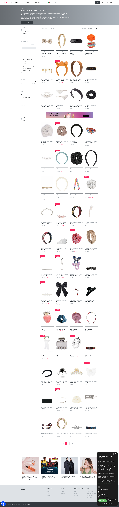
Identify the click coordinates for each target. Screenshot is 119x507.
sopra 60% (25, 120)
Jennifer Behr (27, 68)
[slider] (35, 81)
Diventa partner (77, 495)
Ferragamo (26, 63)
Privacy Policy (90, 491)
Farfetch (26, 94)
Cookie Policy (90, 495)
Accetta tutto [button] (102, 500)
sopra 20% (25, 117)
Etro (24, 61)
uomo (48, 493)
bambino (26, 31)
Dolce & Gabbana (27, 59)
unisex (25, 33)
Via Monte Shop (27, 97)
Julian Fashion (27, 96)
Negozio (18, 2)
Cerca (98, 2)
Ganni (25, 65)
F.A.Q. (75, 491)
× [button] (115, 453)
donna (25, 30)
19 (72, 443)
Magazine (37, 2)
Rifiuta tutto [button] (112, 500)
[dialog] (107, 479)
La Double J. (26, 70)
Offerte (27, 2)
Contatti (75, 493)
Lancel (25, 72)
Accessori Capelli (27, 48)
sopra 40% (25, 119)
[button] (3, 504)
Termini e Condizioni (91, 493)
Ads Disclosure (107, 2)
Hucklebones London (28, 66)
